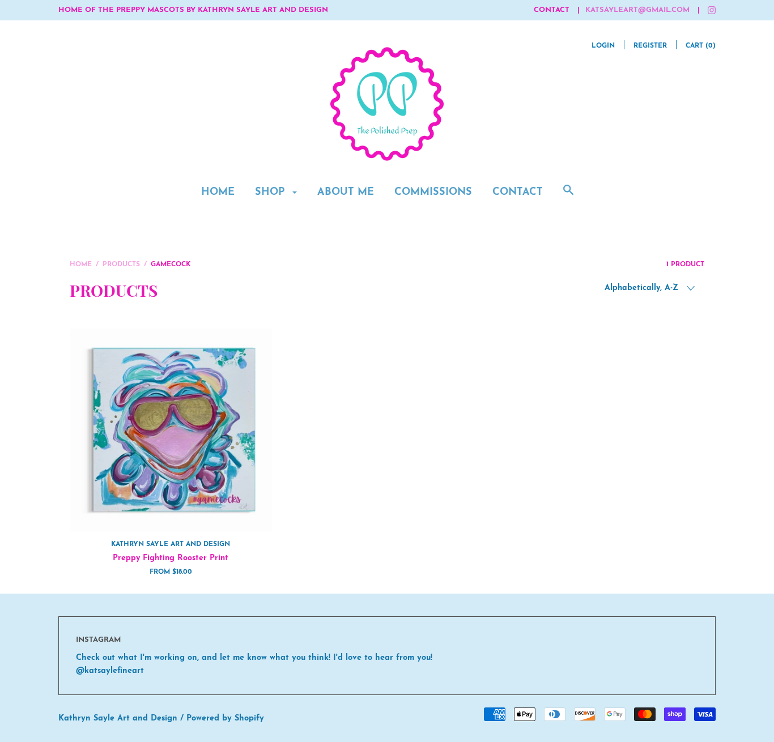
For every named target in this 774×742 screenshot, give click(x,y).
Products (121, 264)
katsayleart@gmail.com (637, 10)
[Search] (568, 196)
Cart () (701, 45)
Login (603, 45)
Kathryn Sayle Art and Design (170, 544)
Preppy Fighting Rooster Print (170, 558)
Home (218, 192)
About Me (345, 192)
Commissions (433, 192)
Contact (517, 192)
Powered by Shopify (225, 718)
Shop (271, 192)
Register (650, 45)
